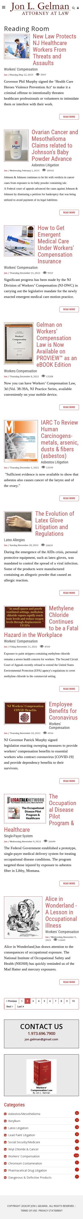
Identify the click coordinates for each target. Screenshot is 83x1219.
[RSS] (5, 1114)
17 (77, 1141)
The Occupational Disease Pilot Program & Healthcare (25, 808)
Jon (5, 74)
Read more (69, 116)
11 (77, 1176)
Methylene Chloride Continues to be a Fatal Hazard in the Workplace (25, 617)
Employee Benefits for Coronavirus (25, 713)
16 (77, 1127)
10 (73, 1001)
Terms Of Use (29, 1210)
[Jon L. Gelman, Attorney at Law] (40, 8)
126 (76, 1155)
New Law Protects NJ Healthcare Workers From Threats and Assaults (17, 46)
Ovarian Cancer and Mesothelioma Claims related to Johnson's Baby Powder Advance (16, 145)
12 (77, 1148)
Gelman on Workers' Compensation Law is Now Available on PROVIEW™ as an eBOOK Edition (18, 343)
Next (8, 1006)
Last (19, 1006)
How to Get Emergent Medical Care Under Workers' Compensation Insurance (19, 241)
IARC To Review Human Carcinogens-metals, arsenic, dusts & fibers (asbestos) (21, 441)
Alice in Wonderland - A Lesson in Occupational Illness (23, 917)
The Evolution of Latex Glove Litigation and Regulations (18, 521)
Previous (12, 1001)
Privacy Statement (51, 1210)
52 (77, 1113)
